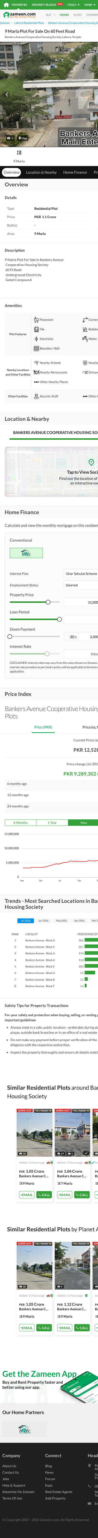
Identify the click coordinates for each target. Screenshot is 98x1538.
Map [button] (24, 138)
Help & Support (13, 1485)
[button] (10, 138)
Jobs (5, 1479)
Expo (49, 1485)
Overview (12, 172)
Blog (48, 1466)
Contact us (10, 1472)
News (49, 1472)
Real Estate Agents (58, 1492)
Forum (50, 1479)
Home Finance (75, 172)
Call (46, 1195)
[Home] (6, 4)
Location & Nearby (41, 172)
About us (9, 1466)
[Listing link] (34, 1155)
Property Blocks (47, 4)
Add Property (55, 1498)
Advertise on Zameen (18, 1492)
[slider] (48, 602)
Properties (19, 4)
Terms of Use (12, 1498)
